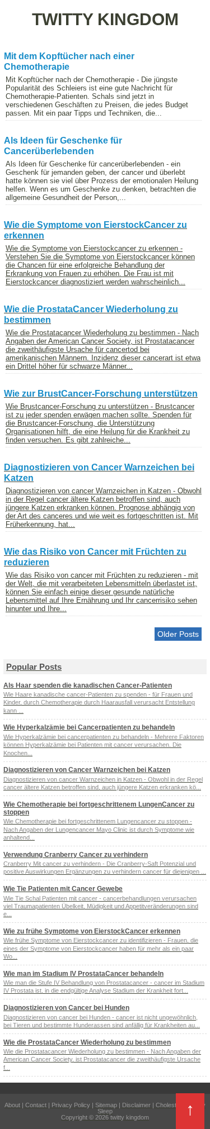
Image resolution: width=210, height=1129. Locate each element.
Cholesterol (171, 1105)
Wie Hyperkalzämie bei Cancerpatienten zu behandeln (89, 727)
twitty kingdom (129, 1117)
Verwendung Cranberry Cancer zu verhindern (75, 855)
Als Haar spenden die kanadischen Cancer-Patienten (87, 685)
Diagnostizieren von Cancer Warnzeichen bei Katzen (86, 770)
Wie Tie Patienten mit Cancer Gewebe (63, 889)
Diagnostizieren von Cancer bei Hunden (66, 1008)
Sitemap (106, 1105)
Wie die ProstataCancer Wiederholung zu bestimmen (87, 1042)
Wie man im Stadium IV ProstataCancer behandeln (83, 974)
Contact (35, 1105)
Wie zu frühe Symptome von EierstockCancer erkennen (91, 931)
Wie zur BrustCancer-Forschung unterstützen (101, 393)
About (12, 1105)
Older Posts (178, 634)
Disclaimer (136, 1105)
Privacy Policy (71, 1105)
